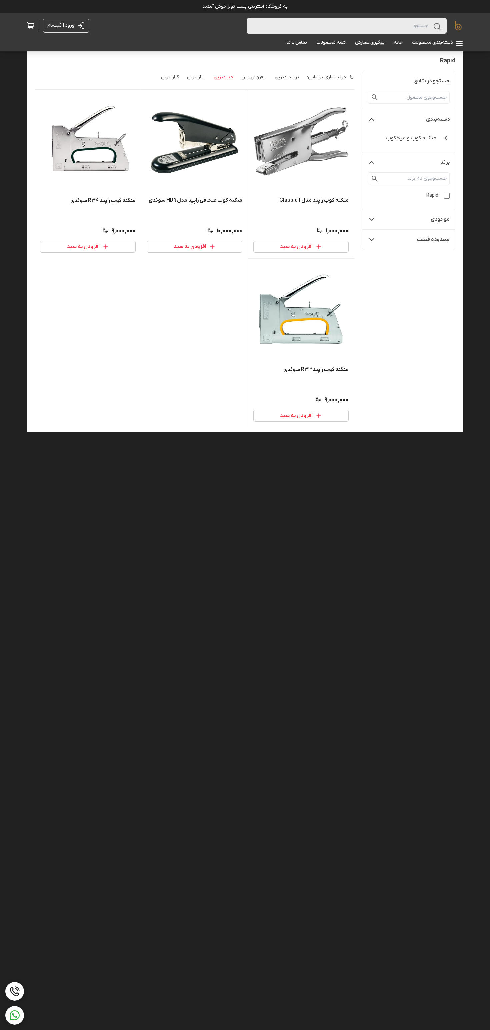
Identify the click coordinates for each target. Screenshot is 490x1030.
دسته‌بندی (438, 119)
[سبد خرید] (31, 26)
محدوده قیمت (433, 239)
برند (445, 162)
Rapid (432, 195)
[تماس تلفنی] (14, 991)
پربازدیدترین (287, 77)
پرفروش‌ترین (254, 77)
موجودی (440, 219)
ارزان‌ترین (196, 77)
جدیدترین (223, 77)
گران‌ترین (170, 77)
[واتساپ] (14, 1015)
